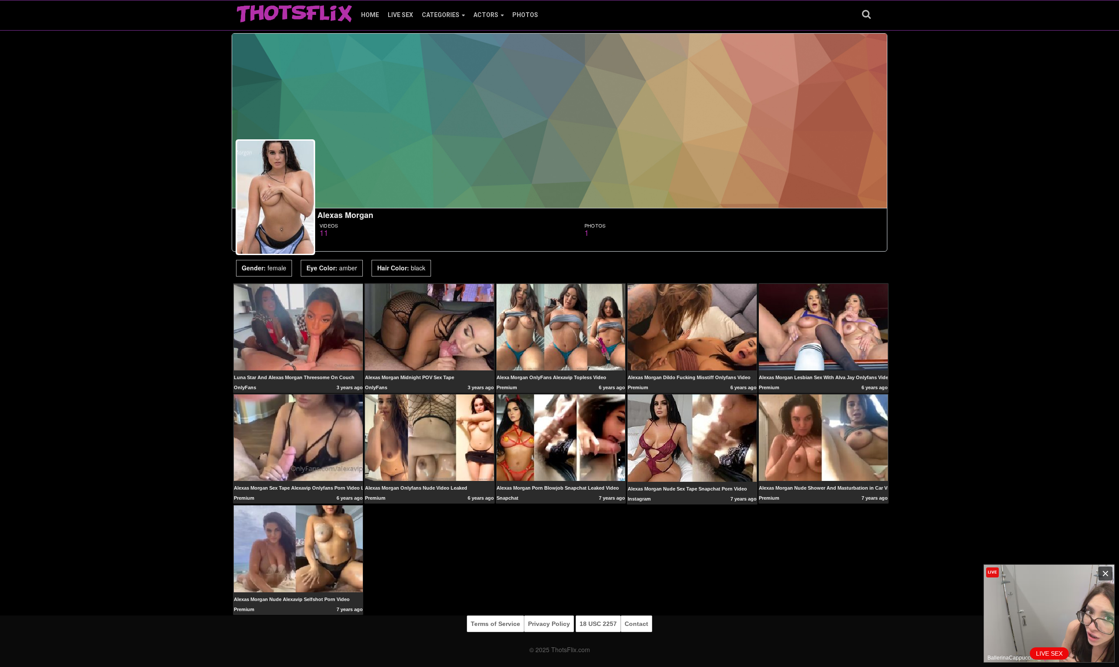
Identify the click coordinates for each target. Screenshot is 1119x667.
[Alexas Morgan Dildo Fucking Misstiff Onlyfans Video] (692, 326)
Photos (525, 14)
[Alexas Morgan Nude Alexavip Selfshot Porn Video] (298, 548)
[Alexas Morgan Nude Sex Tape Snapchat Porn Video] (692, 437)
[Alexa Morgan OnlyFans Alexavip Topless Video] (561, 326)
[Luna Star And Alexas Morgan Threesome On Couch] (298, 326)
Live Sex (400, 14)
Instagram (639, 498)
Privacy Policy (549, 623)
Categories (440, 14)
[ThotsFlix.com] (294, 11)
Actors (485, 14)
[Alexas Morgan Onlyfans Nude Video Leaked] (429, 437)
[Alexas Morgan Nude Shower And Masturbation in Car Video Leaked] (823, 437)
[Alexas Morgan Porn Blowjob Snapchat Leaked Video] (561, 437)
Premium (507, 387)
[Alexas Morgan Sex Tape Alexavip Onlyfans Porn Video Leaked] (298, 437)
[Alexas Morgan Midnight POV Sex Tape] (429, 326)
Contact (636, 623)
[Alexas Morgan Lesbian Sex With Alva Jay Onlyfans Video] (823, 326)
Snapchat (507, 498)
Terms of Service (495, 623)
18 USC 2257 (598, 623)
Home (370, 14)
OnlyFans (245, 387)
